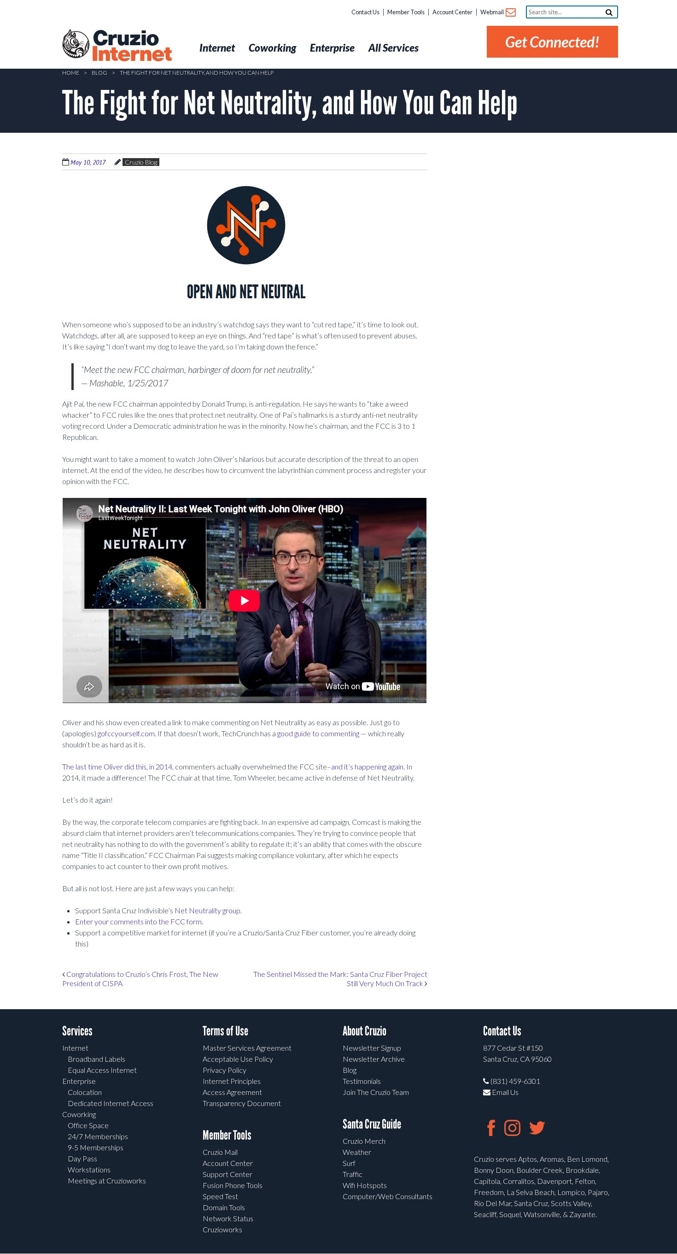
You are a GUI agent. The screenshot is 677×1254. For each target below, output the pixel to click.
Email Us (504, 1092)
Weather (357, 1152)
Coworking (79, 1114)
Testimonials (362, 1081)
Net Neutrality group (207, 910)
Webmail (492, 12)
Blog (99, 72)
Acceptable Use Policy (238, 1058)
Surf (349, 1163)
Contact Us (365, 12)
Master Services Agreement (247, 1047)
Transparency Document (242, 1103)
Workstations (89, 1169)
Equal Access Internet (102, 1069)
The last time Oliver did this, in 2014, (118, 766)
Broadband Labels (96, 1058)
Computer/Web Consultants (387, 1196)
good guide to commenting (318, 733)
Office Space (88, 1125)
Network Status (228, 1218)
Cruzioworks (222, 1229)
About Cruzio (364, 1031)
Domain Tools (224, 1207)
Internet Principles (232, 1081)
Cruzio (131, 46)
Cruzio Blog (141, 162)
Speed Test (220, 1196)
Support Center (227, 1174)
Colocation (85, 1092)
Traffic (352, 1174)
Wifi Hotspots (365, 1185)
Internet (75, 1047)
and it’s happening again (367, 766)
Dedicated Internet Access (110, 1103)
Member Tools (406, 12)
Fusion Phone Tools (233, 1185)
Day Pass (82, 1158)
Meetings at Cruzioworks (107, 1180)
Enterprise (79, 1081)
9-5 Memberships (95, 1147)
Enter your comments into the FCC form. (139, 921)
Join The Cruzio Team (376, 1092)
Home (70, 72)
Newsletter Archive (374, 1058)
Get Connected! (552, 42)
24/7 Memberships (98, 1136)
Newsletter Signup (372, 1047)
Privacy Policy (224, 1069)
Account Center (452, 12)
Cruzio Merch (364, 1140)
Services (77, 1031)
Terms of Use (225, 1031)
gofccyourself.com (126, 733)
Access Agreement (232, 1092)
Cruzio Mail (220, 1152)
